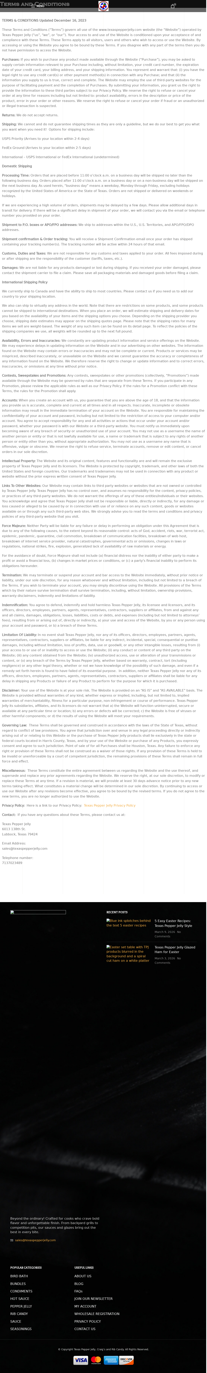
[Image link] (38, 1061)
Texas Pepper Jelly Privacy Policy (109, 805)
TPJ (12, 1253)
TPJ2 (14, 1257)
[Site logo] (103, 6)
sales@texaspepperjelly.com (35, 1240)
